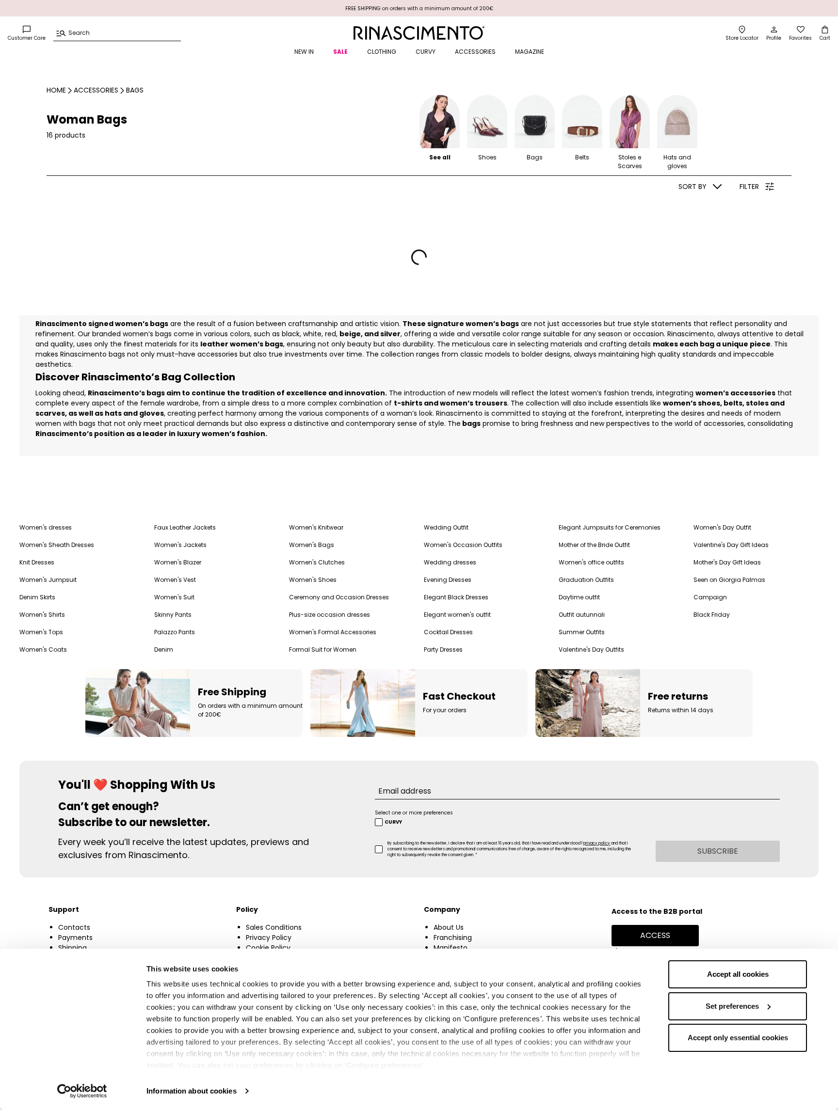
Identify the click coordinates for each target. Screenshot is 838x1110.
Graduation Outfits (586, 580)
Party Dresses (443, 649)
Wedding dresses (450, 562)
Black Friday (711, 614)
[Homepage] (419, 33)
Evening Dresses (447, 580)
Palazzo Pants (174, 632)
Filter (749, 186)
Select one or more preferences (414, 812)
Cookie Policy (268, 948)
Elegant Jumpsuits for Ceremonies (610, 527)
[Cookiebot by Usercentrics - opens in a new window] (82, 1091)
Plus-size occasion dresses (329, 614)
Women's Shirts (42, 614)
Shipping (72, 948)
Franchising (453, 937)
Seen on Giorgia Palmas (729, 580)
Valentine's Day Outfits (591, 649)
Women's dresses (45, 527)
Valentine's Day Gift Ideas (731, 545)
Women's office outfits (591, 562)
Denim (163, 649)
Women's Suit (174, 597)
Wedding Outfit (446, 527)
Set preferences (732, 1006)
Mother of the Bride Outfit (594, 545)
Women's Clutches (317, 562)
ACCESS (655, 935)
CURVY (425, 51)
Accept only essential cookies (738, 1037)
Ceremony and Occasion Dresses (339, 597)
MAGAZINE (529, 51)
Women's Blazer (177, 562)
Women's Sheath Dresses (56, 545)
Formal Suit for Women (322, 649)
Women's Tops (41, 632)
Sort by (692, 186)
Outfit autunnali (582, 614)
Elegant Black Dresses (456, 597)
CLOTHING (381, 51)
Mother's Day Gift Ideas (727, 562)
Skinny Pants (173, 614)
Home (56, 90)
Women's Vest (175, 580)
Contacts (74, 927)
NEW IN (304, 51)
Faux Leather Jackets (185, 527)
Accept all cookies (738, 974)
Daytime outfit (579, 597)
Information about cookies (191, 1091)
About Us (449, 927)
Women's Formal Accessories (332, 632)
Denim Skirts (37, 597)
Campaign (710, 597)
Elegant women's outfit (457, 614)
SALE (340, 51)
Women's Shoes (313, 580)
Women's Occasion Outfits (463, 545)
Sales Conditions (274, 927)
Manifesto (450, 948)
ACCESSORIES (475, 51)
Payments (75, 937)
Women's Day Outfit (722, 527)
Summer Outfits (582, 632)
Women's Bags (311, 545)
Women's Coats (43, 649)
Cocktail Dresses (448, 632)
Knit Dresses (36, 562)
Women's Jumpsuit (48, 580)
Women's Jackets (180, 545)
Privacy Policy (268, 937)
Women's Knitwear (316, 527)
